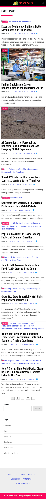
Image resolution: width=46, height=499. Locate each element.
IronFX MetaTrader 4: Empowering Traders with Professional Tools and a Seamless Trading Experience (22, 337)
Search (6, 404)
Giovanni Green (29, 34)
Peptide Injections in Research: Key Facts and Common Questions (20, 235)
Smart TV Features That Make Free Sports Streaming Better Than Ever (20, 179)
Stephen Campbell (28, 241)
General (6, 198)
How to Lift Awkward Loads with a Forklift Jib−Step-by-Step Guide (20, 267)
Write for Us (8, 447)
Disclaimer (8, 442)
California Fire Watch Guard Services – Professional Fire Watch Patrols (22, 204)
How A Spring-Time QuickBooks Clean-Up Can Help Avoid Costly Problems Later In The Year (22, 371)
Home (6, 431)
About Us (7, 436)
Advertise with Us (11, 453)
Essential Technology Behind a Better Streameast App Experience (21, 28)
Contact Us (8, 425)
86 (28, 398)
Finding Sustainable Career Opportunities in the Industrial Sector (22, 86)
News (5, 22)
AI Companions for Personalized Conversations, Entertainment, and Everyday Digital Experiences (20, 145)
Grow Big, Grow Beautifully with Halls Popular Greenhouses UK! (22, 298)
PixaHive (38, 496)
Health (5, 223)
